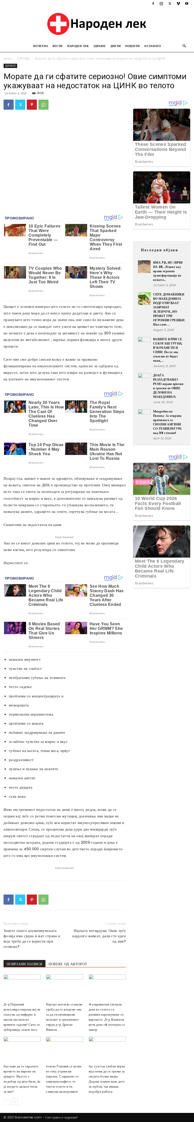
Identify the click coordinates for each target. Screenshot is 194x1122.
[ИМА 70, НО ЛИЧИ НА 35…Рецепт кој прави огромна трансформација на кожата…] (144, 266)
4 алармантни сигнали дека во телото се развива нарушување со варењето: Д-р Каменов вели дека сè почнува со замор (107, 1017)
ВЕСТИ (58, 46)
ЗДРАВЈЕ (99, 46)
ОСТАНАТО (152, 46)
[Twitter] (170, 3)
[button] (184, 46)
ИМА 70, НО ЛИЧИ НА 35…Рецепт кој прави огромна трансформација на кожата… (168, 271)
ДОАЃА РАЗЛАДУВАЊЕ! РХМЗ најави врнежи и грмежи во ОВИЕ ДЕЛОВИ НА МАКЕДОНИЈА (168, 386)
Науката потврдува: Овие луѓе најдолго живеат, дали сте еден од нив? (99, 936)
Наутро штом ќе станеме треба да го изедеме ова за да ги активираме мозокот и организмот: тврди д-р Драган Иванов (64, 1017)
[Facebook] (153, 3)
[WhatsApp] (43, 105)
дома (8, 58)
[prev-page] (7, 1101)
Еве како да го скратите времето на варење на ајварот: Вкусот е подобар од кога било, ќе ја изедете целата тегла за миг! (22, 1079)
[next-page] (15, 1101)
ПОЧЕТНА (40, 46)
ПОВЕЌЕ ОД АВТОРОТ (67, 964)
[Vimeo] (178, 3)
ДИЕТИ (115, 46)
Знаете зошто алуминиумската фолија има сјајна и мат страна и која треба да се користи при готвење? (32, 938)
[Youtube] (186, 3)
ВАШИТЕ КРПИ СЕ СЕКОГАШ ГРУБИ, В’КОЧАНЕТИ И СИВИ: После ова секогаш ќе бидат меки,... (167, 350)
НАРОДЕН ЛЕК (78, 46)
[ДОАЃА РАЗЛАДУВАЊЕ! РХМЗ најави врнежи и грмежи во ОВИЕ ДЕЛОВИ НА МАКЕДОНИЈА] (144, 379)
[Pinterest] (32, 105)
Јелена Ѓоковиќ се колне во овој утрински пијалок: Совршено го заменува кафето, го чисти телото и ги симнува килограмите (64, 1079)
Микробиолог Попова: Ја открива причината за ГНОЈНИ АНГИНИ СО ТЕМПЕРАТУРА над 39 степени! (167, 422)
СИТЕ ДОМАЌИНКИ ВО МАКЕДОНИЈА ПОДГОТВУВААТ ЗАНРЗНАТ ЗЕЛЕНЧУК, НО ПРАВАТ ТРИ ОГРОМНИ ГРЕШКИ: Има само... (169, 309)
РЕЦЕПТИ (132, 46)
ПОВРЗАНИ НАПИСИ (24, 964)
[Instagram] (161, 3)
